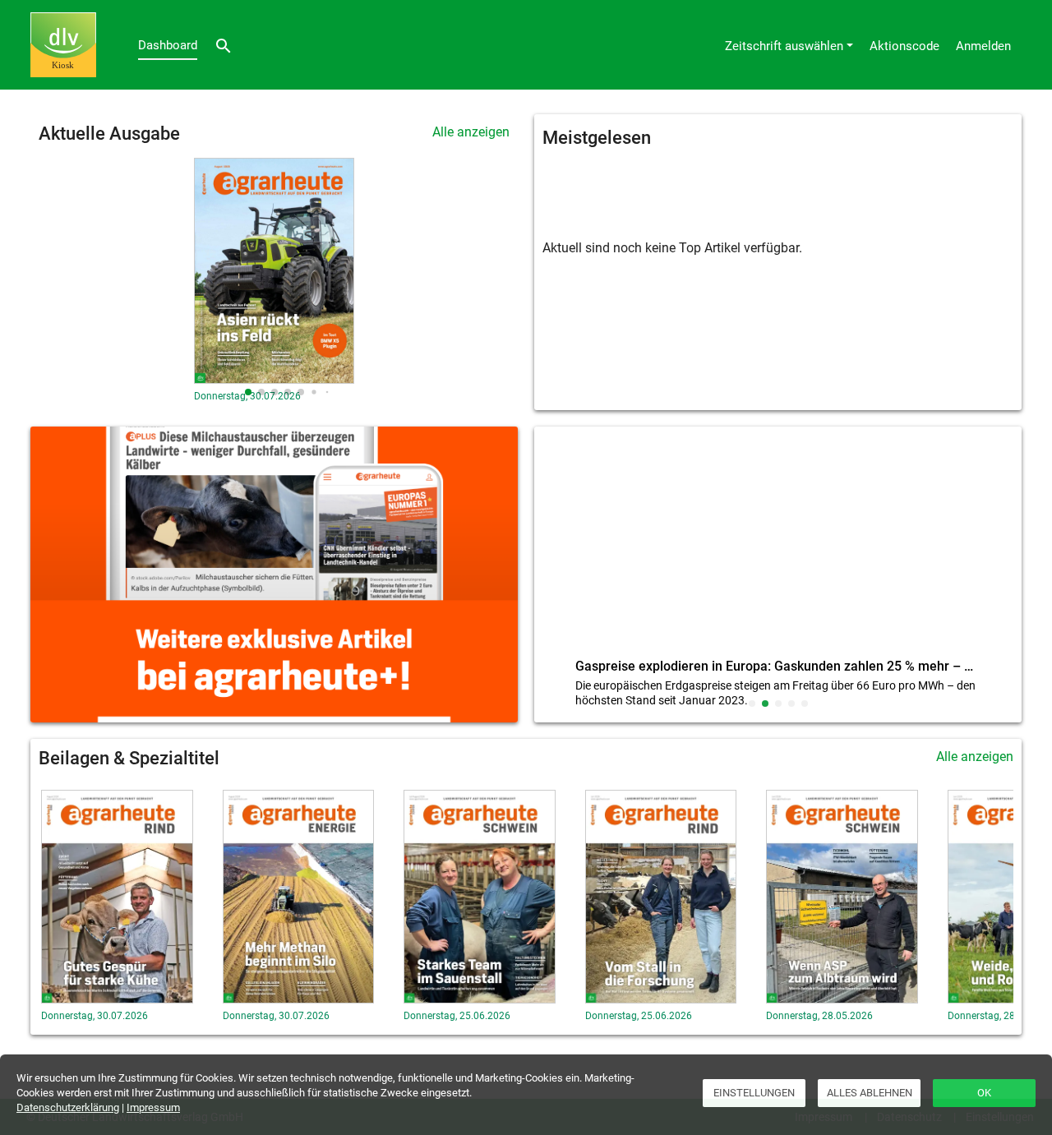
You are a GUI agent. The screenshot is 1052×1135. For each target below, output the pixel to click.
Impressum (153, 1107)
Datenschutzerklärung (67, 1107)
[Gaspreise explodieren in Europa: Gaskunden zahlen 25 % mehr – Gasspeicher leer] (777, 546)
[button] (248, 392)
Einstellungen (754, 1093)
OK (984, 1093)
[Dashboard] (63, 45)
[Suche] (223, 45)
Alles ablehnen (869, 1093)
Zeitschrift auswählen (784, 46)
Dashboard (167, 45)
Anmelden (983, 46)
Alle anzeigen (471, 132)
